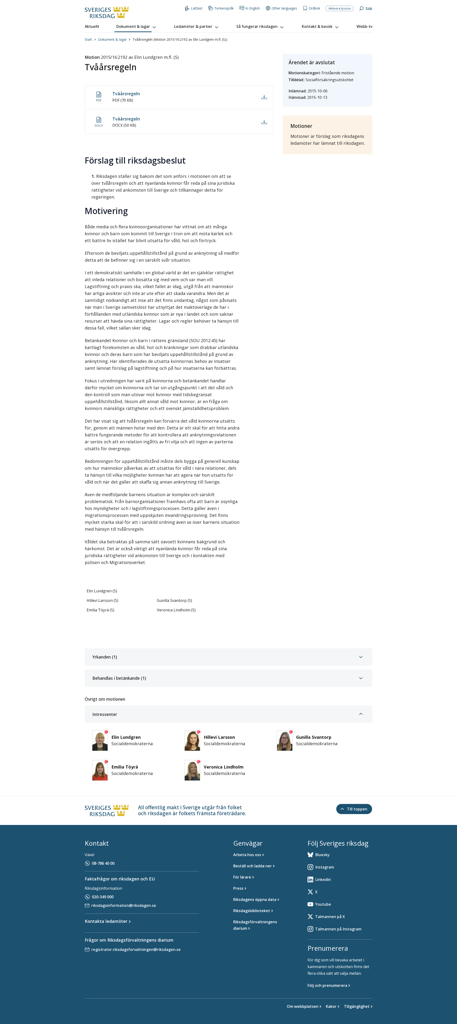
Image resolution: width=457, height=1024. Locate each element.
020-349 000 (103, 896)
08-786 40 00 (103, 863)
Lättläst (197, 8)
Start (88, 39)
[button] (136, 26)
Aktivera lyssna (339, 8)
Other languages (284, 8)
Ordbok (314, 8)
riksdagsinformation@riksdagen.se (123, 905)
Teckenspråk (224, 8)
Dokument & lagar (112, 39)
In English (252, 8)
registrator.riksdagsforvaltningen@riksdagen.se (136, 949)
